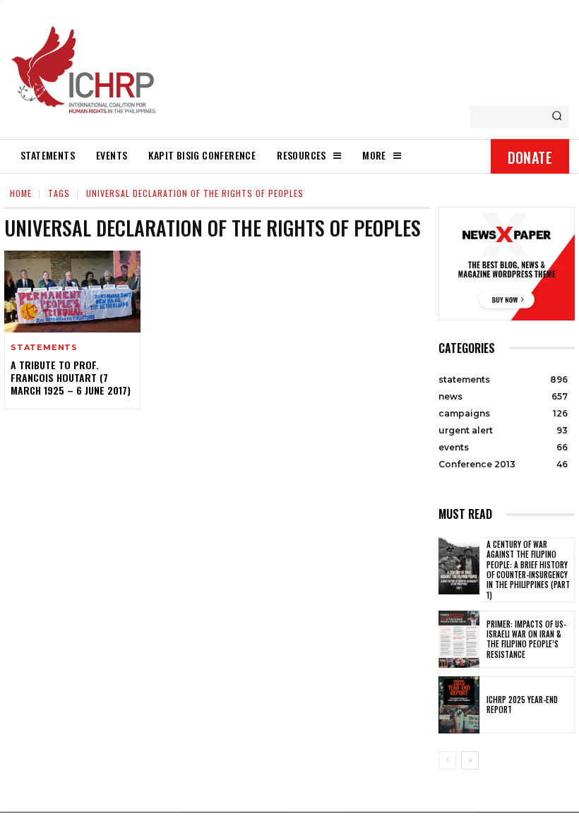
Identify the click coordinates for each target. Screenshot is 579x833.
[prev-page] (447, 760)
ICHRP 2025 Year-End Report (522, 704)
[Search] (556, 117)
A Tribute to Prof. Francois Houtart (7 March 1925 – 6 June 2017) (71, 377)
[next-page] (470, 760)
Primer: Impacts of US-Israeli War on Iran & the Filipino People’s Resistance (526, 639)
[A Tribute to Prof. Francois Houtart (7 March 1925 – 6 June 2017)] (72, 291)
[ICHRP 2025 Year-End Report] (458, 704)
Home (21, 193)
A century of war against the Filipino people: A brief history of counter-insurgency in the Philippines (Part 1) (528, 569)
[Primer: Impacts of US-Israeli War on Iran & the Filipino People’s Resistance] (458, 639)
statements (44, 348)
